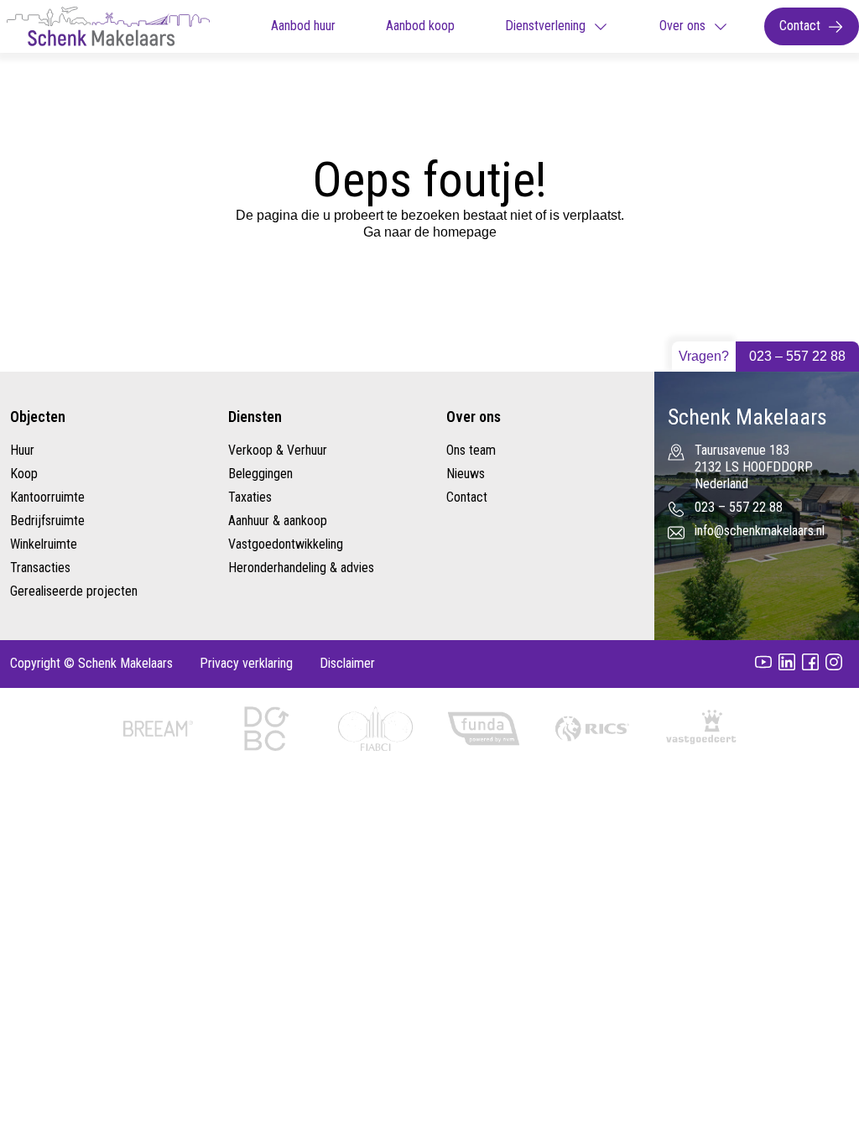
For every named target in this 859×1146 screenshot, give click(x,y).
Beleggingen (260, 474)
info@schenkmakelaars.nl (760, 531)
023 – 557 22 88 (797, 356)
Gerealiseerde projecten (74, 591)
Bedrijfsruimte (47, 521)
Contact (799, 26)
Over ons (682, 26)
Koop (24, 474)
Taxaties (250, 497)
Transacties (40, 568)
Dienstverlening (545, 26)
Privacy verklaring (246, 663)
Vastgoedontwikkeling (285, 544)
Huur (22, 450)
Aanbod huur (303, 26)
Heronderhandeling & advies (301, 568)
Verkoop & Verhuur (277, 450)
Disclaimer (347, 663)
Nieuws (465, 474)
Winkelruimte (43, 544)
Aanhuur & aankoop (277, 521)
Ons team (471, 450)
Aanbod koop (420, 26)
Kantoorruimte (47, 497)
